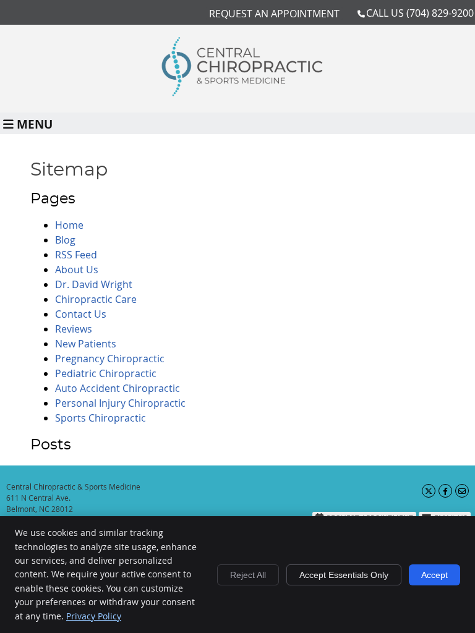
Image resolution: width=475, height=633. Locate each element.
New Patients (85, 343)
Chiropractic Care (96, 299)
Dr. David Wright (93, 284)
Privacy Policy (93, 616)
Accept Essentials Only (343, 575)
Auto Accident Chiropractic (117, 388)
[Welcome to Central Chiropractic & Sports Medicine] (237, 93)
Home (69, 225)
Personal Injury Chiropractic (120, 403)
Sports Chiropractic (100, 418)
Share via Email (462, 491)
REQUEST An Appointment (274, 13)
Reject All (248, 575)
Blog (65, 240)
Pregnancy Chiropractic (110, 358)
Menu (35, 123)
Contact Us (80, 314)
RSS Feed (76, 254)
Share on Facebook (445, 491)
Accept (434, 575)
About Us (76, 269)
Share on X (428, 491)
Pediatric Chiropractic (105, 373)
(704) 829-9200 (440, 13)
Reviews (73, 329)
